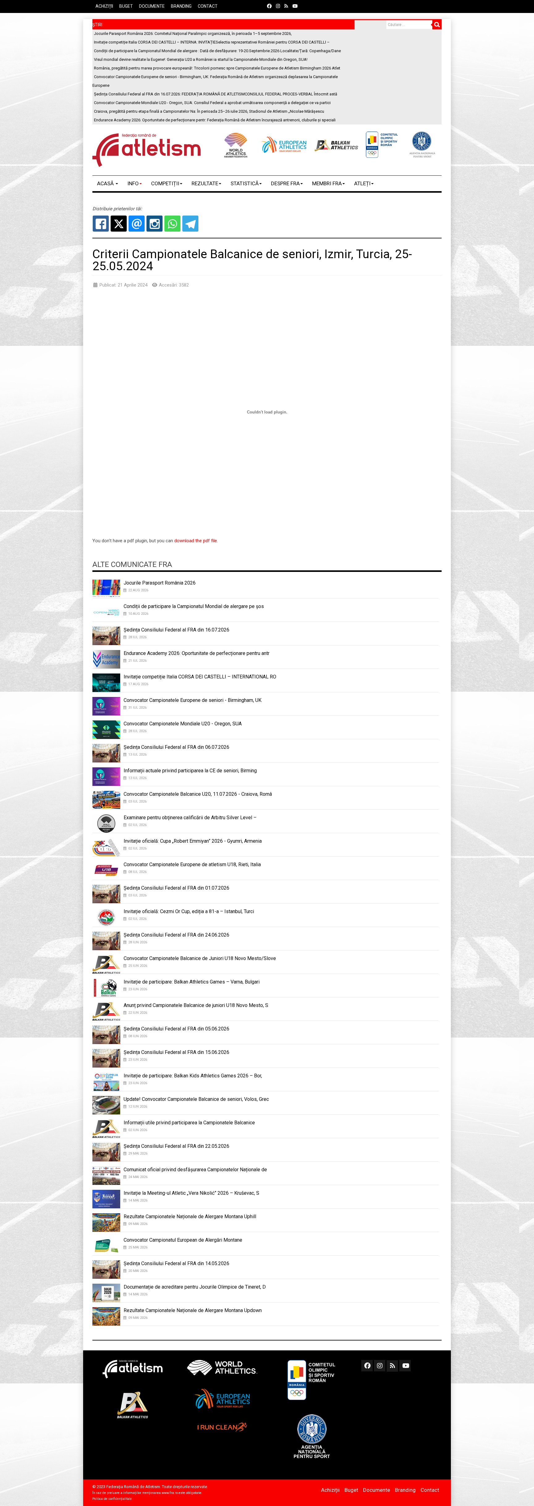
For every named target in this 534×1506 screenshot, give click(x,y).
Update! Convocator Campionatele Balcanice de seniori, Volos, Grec (196, 1099)
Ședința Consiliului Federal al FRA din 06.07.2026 (176, 747)
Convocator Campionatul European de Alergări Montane (183, 1240)
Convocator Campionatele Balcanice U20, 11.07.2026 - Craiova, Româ (198, 794)
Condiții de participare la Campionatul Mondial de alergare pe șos (194, 606)
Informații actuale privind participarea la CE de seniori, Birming (190, 771)
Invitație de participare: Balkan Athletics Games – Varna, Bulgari (192, 982)
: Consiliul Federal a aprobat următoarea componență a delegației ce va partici (212, 102)
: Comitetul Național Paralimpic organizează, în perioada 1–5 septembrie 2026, (193, 33)
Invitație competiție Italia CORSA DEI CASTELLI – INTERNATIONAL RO (200, 677)
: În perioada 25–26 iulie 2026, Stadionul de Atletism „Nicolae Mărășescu (209, 111)
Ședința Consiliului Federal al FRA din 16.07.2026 (176, 630)
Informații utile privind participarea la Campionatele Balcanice (189, 1123)
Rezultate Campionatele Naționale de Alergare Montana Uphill (190, 1216)
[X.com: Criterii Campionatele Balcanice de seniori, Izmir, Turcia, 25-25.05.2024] (119, 224)
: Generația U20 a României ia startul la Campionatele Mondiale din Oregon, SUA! (200, 59)
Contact (208, 6)
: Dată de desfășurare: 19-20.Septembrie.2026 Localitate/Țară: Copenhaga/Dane (217, 50)
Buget (126, 6)
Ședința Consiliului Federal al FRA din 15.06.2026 (176, 1052)
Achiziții (104, 6)
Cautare (437, 24)
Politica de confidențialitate (112, 1499)
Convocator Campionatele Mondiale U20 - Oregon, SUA (183, 724)
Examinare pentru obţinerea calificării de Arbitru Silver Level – (190, 817)
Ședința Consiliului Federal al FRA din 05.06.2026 (176, 1029)
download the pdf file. (196, 540)
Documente (152, 6)
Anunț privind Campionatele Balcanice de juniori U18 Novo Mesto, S (196, 1005)
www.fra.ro (170, 1493)
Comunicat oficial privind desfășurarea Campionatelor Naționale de (195, 1169)
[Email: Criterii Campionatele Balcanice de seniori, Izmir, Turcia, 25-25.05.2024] (137, 224)
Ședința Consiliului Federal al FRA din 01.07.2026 (176, 888)
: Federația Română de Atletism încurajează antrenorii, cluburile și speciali (215, 120)
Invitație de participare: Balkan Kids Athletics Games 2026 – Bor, (193, 1076)
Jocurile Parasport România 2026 (160, 583)
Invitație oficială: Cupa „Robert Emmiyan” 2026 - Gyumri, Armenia (193, 841)
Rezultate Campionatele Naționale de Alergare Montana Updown (193, 1310)
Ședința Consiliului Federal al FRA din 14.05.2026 (176, 1263)
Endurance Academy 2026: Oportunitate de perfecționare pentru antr (196, 653)
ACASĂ (106, 183)
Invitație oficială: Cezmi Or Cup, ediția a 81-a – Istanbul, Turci (189, 911)
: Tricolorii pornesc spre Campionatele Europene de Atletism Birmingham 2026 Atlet (217, 68)
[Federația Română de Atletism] (146, 150)
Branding (181, 6)
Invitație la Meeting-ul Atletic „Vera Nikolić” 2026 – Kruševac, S (191, 1193)
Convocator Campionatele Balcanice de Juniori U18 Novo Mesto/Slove (200, 958)
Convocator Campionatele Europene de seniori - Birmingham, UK (192, 700)
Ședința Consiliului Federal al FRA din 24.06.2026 (176, 935)
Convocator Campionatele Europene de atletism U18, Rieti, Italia (192, 864)
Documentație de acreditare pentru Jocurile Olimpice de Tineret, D (195, 1287)
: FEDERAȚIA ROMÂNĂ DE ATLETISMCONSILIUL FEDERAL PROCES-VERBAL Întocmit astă (215, 94)
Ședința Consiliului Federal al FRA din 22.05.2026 (176, 1146)
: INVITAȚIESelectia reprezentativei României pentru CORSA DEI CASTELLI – (212, 42)
